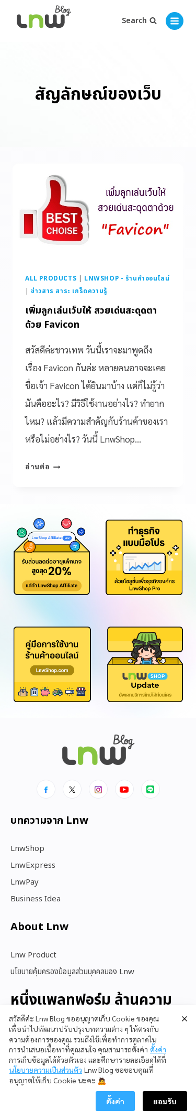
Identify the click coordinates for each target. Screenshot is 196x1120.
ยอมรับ (165, 1101)
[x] (72, 789)
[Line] (150, 789)
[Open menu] (174, 21)
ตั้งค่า (158, 1049)
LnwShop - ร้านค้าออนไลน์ (127, 278)
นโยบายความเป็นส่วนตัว (45, 1069)
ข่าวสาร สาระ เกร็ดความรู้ (69, 291)
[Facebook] (46, 789)
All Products (50, 278)
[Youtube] (124, 789)
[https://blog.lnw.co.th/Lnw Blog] (44, 21)
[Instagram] (98, 789)
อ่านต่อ (43, 466)
